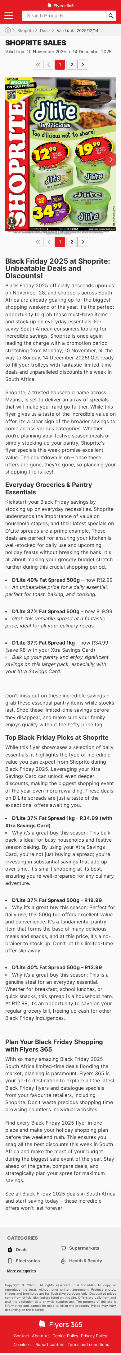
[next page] (83, 65)
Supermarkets (84, 1248)
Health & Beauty (85, 1260)
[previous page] (48, 65)
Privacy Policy (94, 1335)
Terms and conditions (88, 1344)
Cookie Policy (65, 1335)
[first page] (38, 65)
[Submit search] (111, 16)
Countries (22, 1344)
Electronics (28, 1260)
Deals (45, 30)
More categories (21, 1271)
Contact (21, 1335)
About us (41, 1335)
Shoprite (25, 30)
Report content (50, 1344)
